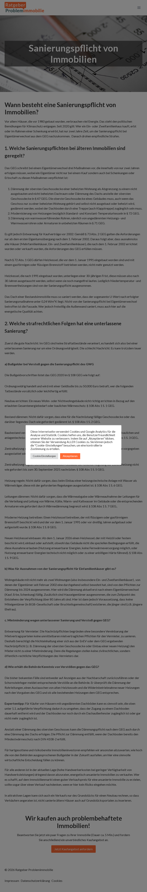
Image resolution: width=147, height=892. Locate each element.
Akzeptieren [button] (70, 456)
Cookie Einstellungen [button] (44, 456)
